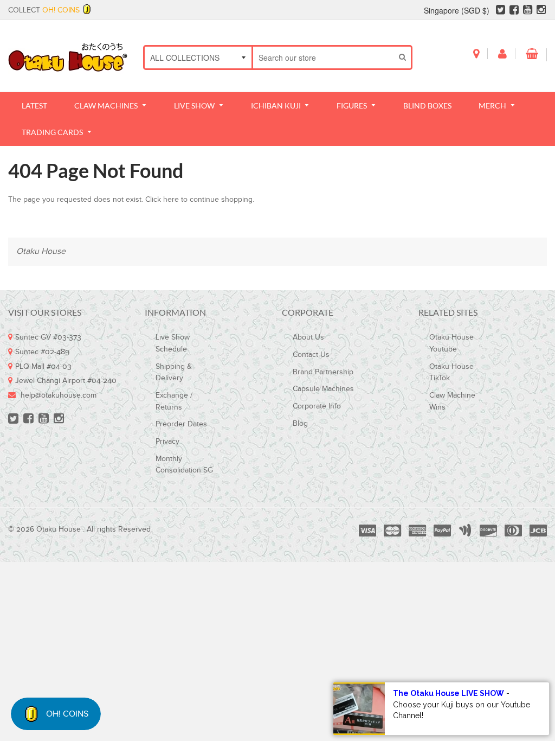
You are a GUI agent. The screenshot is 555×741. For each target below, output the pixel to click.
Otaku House (41, 251)
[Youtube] (527, 11)
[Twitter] (500, 11)
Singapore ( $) (456, 10)
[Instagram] (541, 11)
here (171, 199)
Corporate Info (317, 406)
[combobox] (323, 57)
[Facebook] (514, 11)
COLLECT (44, 10)
